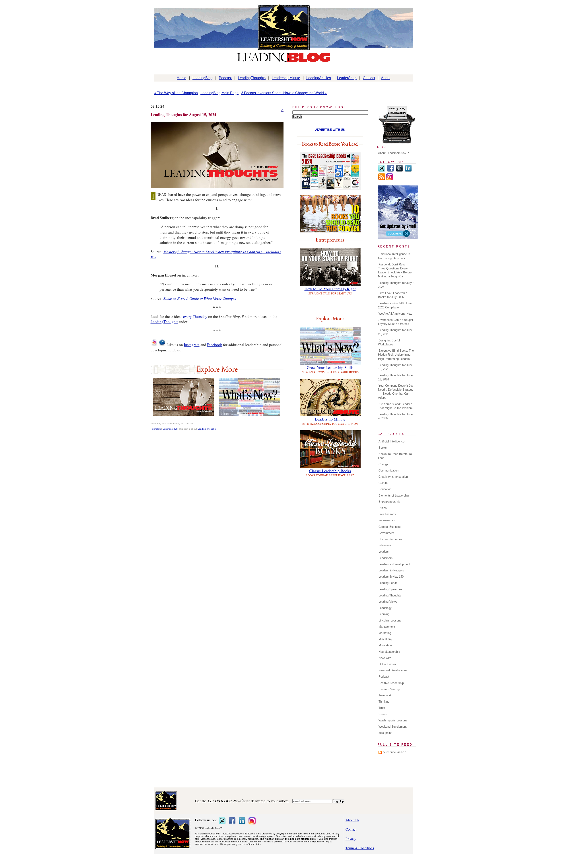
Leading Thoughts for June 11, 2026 (395, 377)
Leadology (385, 608)
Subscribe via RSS (395, 752)
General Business (390, 526)
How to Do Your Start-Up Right (330, 288)
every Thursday (195, 316)
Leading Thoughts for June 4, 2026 (395, 416)
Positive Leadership (391, 683)
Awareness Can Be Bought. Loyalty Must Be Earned (396, 321)
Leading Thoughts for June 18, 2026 (395, 367)
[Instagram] (390, 179)
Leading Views (388, 601)
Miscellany (385, 639)
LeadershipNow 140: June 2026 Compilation (395, 305)
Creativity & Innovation (393, 476)
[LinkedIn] (408, 171)
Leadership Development (394, 564)
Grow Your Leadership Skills (330, 367)
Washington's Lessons (393, 720)
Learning (384, 614)
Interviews (385, 545)
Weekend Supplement (393, 726)
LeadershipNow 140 (391, 576)
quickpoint (385, 732)
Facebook (214, 344)
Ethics (383, 508)
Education (385, 489)
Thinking (384, 701)
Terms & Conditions (360, 848)
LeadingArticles (318, 78)
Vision (382, 714)
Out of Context (388, 664)
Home (181, 78)
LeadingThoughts (252, 78)
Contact (369, 78)
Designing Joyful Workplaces (389, 342)
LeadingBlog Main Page (219, 93)
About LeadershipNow (392, 153)
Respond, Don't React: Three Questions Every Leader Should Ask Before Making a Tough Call (395, 270)
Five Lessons (387, 514)
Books (383, 447)
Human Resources (390, 539)
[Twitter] (382, 171)
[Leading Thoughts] (183, 414)
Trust (382, 707)
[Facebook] (390, 171)
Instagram (192, 344)
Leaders (384, 551)
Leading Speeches (390, 589)
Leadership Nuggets (391, 570)
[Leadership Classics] (330, 466)
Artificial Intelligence (391, 441)
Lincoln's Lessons (390, 620)
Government (386, 533)
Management (387, 626)
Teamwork (385, 695)
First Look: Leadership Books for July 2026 (392, 295)
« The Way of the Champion (176, 93)
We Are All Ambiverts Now (395, 313)
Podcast (225, 78)
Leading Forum (388, 582)
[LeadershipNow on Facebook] (162, 344)
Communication (388, 470)
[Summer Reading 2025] (330, 231)
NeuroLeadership (389, 651)
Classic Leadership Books (330, 470)
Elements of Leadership (394, 495)
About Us (352, 820)
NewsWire (385, 658)
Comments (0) (170, 429)
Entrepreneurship (389, 501)
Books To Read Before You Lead (395, 456)
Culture (383, 483)
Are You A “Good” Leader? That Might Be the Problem (395, 406)
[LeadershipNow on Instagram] (154, 344)
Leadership (385, 558)
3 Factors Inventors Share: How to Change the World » (284, 93)
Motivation (385, 645)
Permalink (156, 429)
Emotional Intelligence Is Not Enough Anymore (394, 256)
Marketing (385, 633)
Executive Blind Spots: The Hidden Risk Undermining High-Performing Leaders (396, 354)
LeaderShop (347, 78)
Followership (386, 520)
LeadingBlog (202, 78)
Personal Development (393, 670)
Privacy (351, 838)
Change (383, 464)
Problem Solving (389, 689)
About (385, 78)
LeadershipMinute (286, 78)
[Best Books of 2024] (330, 188)
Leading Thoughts (207, 429)
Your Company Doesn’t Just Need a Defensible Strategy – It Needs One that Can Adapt (396, 391)
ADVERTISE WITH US (330, 129)
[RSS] (382, 179)
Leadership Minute (330, 419)
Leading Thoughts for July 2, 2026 (396, 284)
